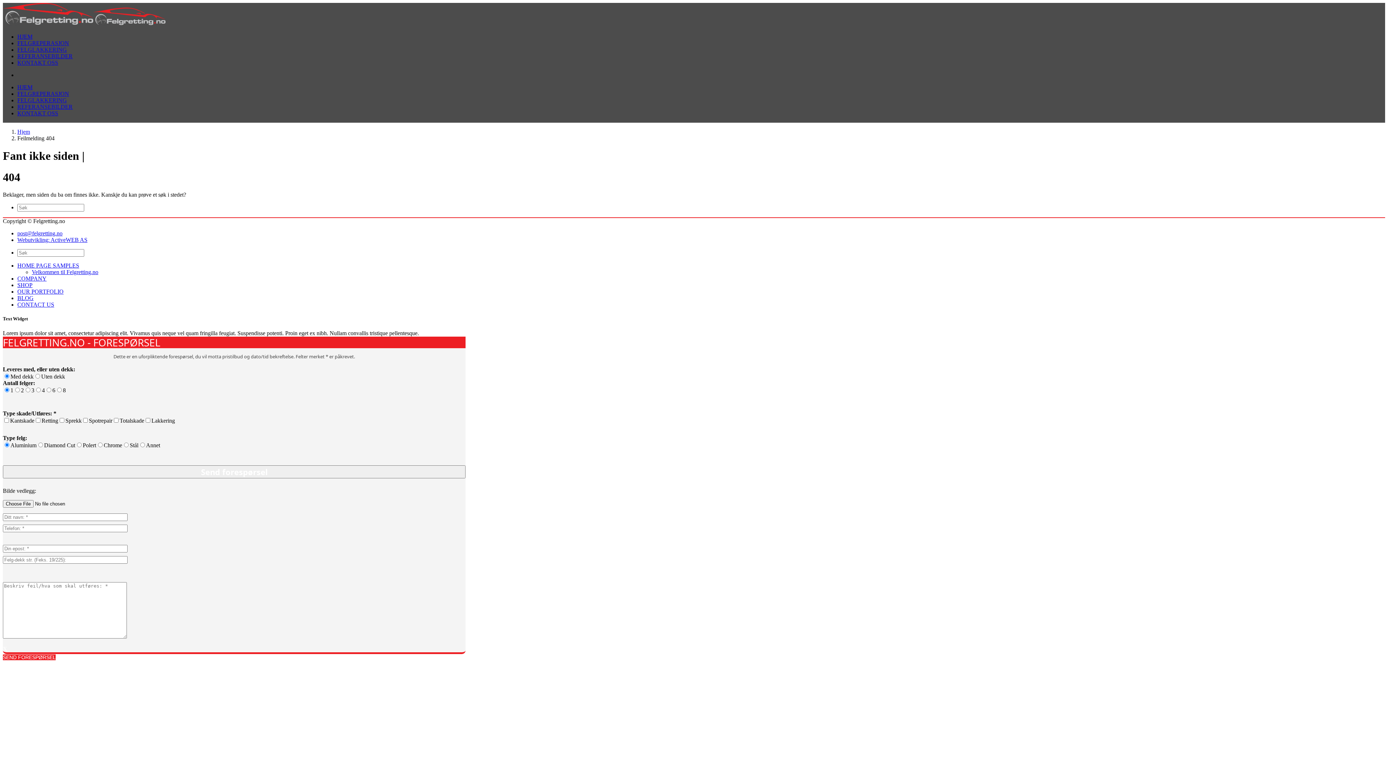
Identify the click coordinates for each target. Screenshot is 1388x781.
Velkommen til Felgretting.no (65, 272)
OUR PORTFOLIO (40, 292)
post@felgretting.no (40, 233)
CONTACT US (35, 305)
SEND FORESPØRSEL (29, 657)
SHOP (25, 285)
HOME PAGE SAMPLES (48, 266)
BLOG (25, 298)
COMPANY (32, 279)
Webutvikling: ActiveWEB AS (52, 240)
